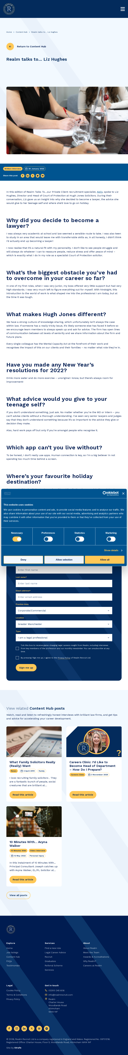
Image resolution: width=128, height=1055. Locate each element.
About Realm (90, 948)
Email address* (23, 591)
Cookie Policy (13, 990)
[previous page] (10, 46)
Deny (23, 559)
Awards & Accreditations (96, 957)
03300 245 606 (56, 990)
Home (9, 32)
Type (18, 631)
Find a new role (53, 948)
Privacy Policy (64, 658)
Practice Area (22, 604)
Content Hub (21, 32)
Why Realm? (89, 961)
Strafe (17, 1047)
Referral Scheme (54, 965)
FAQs (9, 961)
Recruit (48, 957)
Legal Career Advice (55, 952)
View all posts (18, 895)
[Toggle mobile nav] (123, 9)
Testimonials (13, 965)
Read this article (23, 794)
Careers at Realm (92, 965)
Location (20, 618)
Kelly (100, 191)
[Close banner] (123, 493)
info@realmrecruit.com (61, 995)
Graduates (50, 961)
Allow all (104, 559)
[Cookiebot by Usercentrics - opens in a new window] (105, 493)
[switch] (48, 539)
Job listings (12, 952)
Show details (111, 550)
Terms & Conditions (16, 995)
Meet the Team (91, 952)
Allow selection (64, 559)
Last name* (21, 577)
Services (49, 970)
